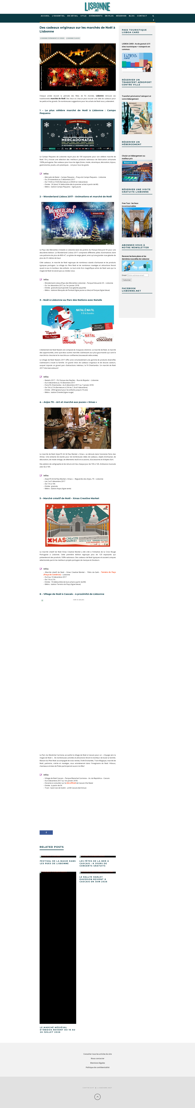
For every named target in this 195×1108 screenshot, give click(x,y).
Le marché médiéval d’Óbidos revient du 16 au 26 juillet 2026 (57, 1029)
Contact (142, 16)
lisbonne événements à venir (52, 38)
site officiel (71, 783)
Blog (132, 16)
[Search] (153, 16)
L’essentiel (58, 16)
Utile (84, 16)
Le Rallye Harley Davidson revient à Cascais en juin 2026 (93, 879)
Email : (125, 275)
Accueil (45, 16)
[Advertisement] (78, 810)
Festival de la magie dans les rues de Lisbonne (58, 862)
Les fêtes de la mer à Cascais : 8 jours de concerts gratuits (94, 863)
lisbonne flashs (73, 38)
